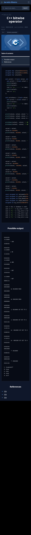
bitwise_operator (12, 32)
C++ (3, 32)
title (5, 391)
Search (25, 8)
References (7, 62)
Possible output (9, 60)
